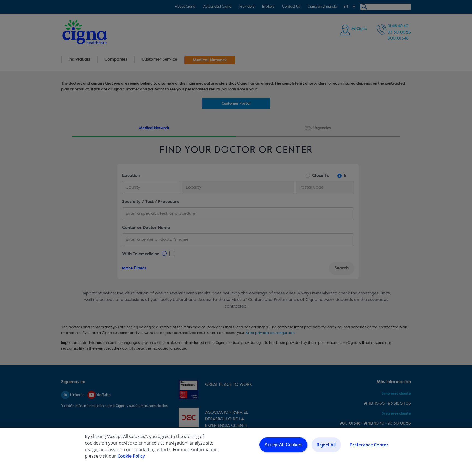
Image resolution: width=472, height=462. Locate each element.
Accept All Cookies (283, 444)
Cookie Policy (131, 456)
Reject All (326, 445)
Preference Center (369, 445)
